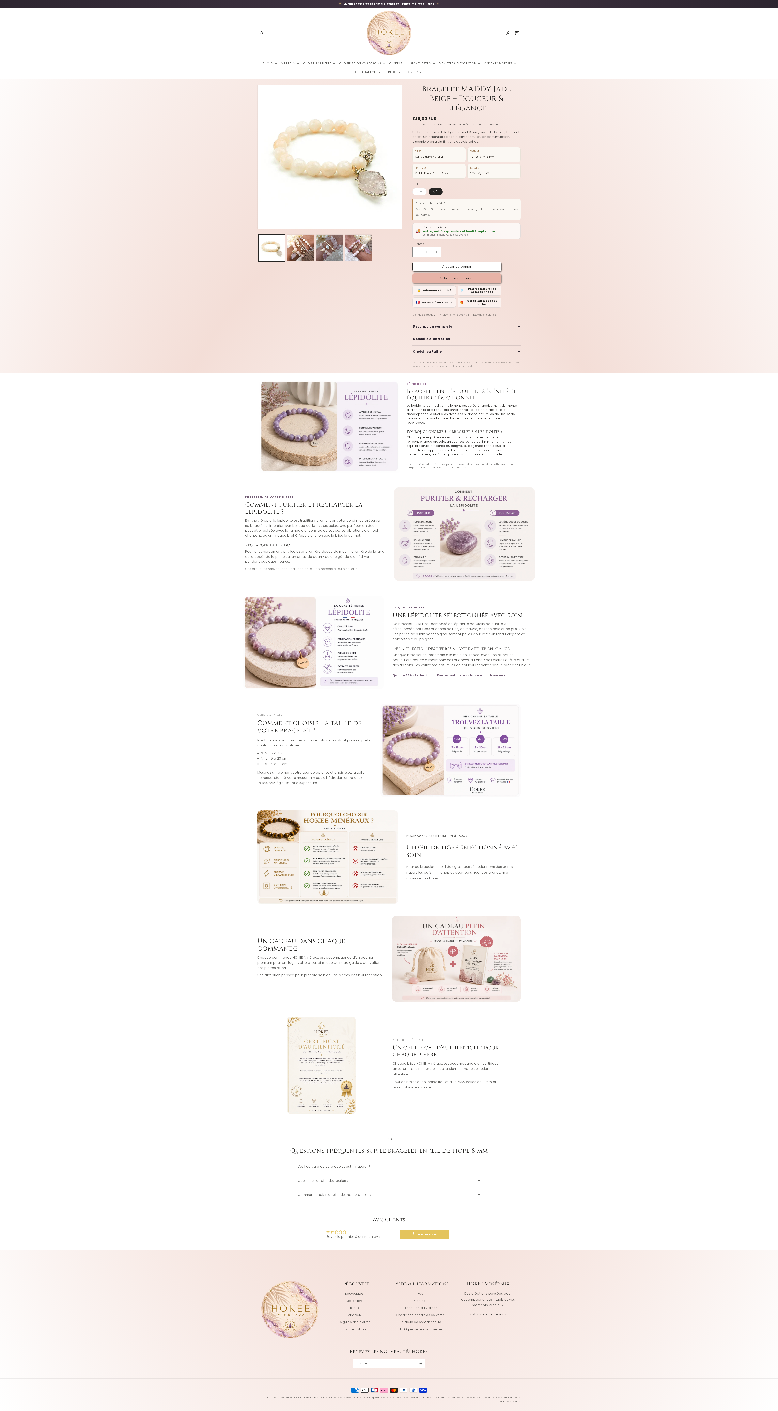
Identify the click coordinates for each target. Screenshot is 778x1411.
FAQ (421, 1294)
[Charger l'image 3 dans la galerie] (329, 247)
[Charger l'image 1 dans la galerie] (271, 247)
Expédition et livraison (420, 1308)
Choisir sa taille (466, 351)
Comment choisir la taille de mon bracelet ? (389, 1194)
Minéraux (354, 1315)
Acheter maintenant (457, 278)
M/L (435, 192)
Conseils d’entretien (466, 339)
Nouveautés (354, 1294)
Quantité (418, 244)
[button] (261, 33)
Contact (420, 1301)
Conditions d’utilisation (417, 1397)
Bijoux (354, 1308)
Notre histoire (356, 1329)
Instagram (478, 1314)
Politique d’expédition (447, 1397)
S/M (422, 192)
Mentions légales (510, 1401)
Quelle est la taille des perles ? (389, 1180)
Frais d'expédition (445, 124)
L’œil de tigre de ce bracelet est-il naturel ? (389, 1166)
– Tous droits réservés (311, 1397)
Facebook (498, 1314)
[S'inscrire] (420, 1363)
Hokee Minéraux (287, 1397)
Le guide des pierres (354, 1322)
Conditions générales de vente (420, 1315)
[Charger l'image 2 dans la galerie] (300, 247)
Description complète (466, 326)
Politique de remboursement (422, 1329)
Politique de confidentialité (420, 1322)
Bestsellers (354, 1301)
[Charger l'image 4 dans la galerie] (358, 247)
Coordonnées (472, 1397)
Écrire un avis (424, 1234)
